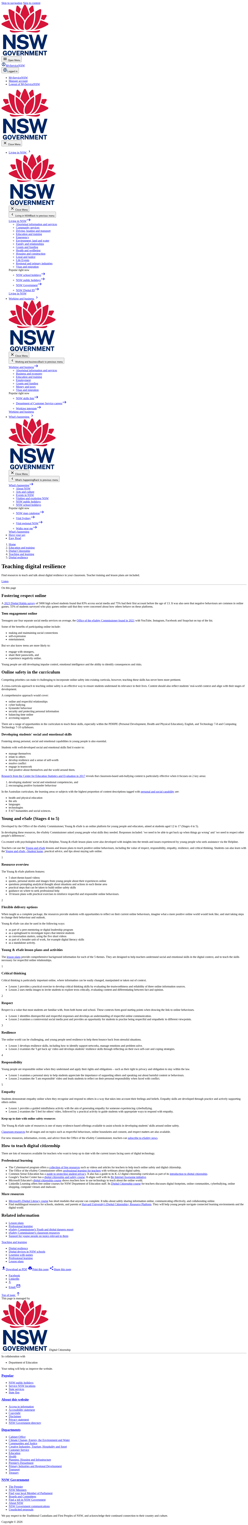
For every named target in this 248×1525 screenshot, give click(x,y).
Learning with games (21, 1254)
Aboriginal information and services (36, 224)
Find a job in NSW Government (27, 1499)
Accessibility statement (22, 1409)
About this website (15, 1399)
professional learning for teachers (82, 1170)
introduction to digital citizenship (188, 1173)
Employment (23, 380)
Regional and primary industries (34, 263)
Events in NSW (25, 495)
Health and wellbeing (28, 250)
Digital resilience (18, 1248)
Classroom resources (13, 1131)
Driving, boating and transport (33, 230)
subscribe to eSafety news (142, 1137)
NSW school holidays (28, 504)
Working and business (23, 367)
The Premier (16, 1486)
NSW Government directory (25, 1422)
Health (12, 1456)
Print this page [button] (38, 1269)
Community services (27, 227)
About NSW (23, 488)
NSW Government (15, 1480)
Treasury (14, 1472)
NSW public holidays (28, 501)
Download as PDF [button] (14, 1269)
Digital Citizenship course (126, 1183)
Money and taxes (26, 386)
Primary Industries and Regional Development (35, 1466)
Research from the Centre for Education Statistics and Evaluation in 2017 (43, 776)
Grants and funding (27, 247)
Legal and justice (25, 256)
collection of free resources (64, 1167)
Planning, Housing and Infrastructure (30, 1459)
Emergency (22, 237)
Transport (14, 1469)
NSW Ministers (18, 1489)
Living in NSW (20, 221)
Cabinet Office (17, 1436)
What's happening (21, 485)
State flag (14, 1392)
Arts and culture (25, 491)
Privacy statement (19, 1419)
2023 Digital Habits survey (19, 603)
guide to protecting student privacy (66, 1173)
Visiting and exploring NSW (32, 498)
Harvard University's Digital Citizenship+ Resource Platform (116, 1204)
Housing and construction (30, 253)
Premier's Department (21, 1462)
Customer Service (19, 1449)
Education (14, 1453)
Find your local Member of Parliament (30, 1493)
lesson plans (14, 956)
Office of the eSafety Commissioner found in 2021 (106, 620)
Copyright (14, 1413)
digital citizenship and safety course (64, 1177)
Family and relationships (30, 243)
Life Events (22, 260)
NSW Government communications (29, 1506)
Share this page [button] (60, 1269)
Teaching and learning (14, 1242)
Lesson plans (16, 1261)
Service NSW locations (22, 1385)
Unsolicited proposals (21, 1509)
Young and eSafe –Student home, (24, 851)
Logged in (12, 71)
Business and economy (29, 373)
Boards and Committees (22, 1496)
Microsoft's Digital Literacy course (28, 1201)
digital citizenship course (47, 1180)
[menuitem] (18, 77)
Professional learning (21, 1258)
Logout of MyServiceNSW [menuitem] (24, 84)
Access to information (21, 1406)
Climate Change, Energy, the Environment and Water (39, 1440)
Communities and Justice (23, 1443)
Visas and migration (27, 266)
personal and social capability (157, 791)
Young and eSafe (35, 847)
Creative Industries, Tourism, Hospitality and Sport (38, 1446)
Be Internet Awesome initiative (128, 1177)
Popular (7, 1375)
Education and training (29, 234)
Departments (11, 1430)
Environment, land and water (32, 240)
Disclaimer (15, 1416)
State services (16, 1389)
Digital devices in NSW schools (27, 1251)
